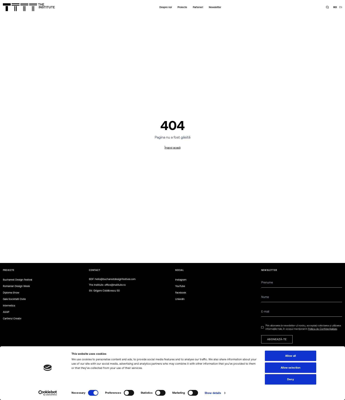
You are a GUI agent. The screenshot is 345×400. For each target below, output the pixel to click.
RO (335, 7)
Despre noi (165, 7)
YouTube (180, 286)
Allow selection (291, 367)
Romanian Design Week (16, 286)
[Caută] (327, 7)
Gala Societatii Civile (14, 299)
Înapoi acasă (172, 147)
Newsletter (215, 7)
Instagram (180, 279)
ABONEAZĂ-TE (277, 339)
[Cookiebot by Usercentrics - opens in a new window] (47, 393)
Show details (213, 392)
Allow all (290, 355)
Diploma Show (11, 292)
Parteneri (198, 7)
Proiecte (182, 7)
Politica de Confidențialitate (322, 328)
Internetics (9, 305)
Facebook (180, 292)
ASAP (6, 312)
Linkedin (180, 299)
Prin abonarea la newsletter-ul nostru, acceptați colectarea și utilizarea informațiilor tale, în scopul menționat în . (303, 327)
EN (340, 7)
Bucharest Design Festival (17, 279)
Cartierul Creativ (12, 318)
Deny (290, 379)
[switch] (129, 393)
